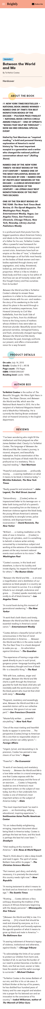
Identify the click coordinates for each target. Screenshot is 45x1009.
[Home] (13, 4)
